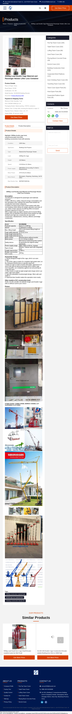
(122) (55, 69)
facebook (46, 702)
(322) (55, 46)
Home (4, 23)
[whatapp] (53, 116)
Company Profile (8, 686)
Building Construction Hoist (20, 24)
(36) (54, 54)
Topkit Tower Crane (24, 689)
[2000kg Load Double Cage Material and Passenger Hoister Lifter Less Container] (20, 52)
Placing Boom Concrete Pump (27, 698)
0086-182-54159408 (47, 689)
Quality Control (8, 692)
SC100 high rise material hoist (14, 597)
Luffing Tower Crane (24, 692)
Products (10, 23)
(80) (55, 50)
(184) (55, 43)
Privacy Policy (8, 702)
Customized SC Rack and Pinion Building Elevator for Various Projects (50, 652)
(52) (56, 84)
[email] (57, 116)
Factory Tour (7, 689)
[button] (11, 640)
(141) (55, 75)
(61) (56, 87)
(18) (56, 59)
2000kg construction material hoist (15, 594)
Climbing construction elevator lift (15, 600)
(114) (53, 64)
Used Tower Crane (24, 695)
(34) (57, 80)
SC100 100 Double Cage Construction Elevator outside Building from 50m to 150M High (18, 652)
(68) (54, 91)
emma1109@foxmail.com (48, 1)
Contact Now (58, 121)
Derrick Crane (22, 702)
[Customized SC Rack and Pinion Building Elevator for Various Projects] (52, 636)
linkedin (42, 702)
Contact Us (7, 695)
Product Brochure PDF (17, 95)
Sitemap (6, 698)
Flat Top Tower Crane (25, 686)
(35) (55, 96)
